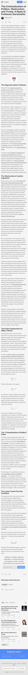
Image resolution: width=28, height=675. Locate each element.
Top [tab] (3, 602)
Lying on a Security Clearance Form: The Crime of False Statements (14, 162)
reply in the (11, 60)
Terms (19, 663)
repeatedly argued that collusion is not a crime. (11, 89)
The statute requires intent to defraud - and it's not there (10, 612)
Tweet (9, 500)
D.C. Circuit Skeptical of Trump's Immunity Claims (9, 621)
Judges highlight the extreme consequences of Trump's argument (10, 624)
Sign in (25, 2)
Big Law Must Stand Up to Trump (9, 633)
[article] (14, 612)
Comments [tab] (4, 584)
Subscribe (19, 2)
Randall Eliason (8, 17)
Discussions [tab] (12, 602)
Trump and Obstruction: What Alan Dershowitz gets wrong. (13, 183)
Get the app (21, 668)
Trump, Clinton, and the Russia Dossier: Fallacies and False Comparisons (12, 355)
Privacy (15, 663)
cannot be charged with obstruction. (12, 215)
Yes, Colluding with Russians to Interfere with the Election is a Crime (13, 154)
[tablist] (7, 584)
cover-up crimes (9, 132)
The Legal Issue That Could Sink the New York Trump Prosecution (9, 608)
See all (4, 644)
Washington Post (18, 60)
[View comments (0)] (6, 22)
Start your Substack (10, 668)
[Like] (2, 22)
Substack (7, 672)
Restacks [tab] (11, 584)
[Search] (25, 602)
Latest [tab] (6, 602)
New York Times (7, 58)
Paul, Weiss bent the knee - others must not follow (9, 636)
